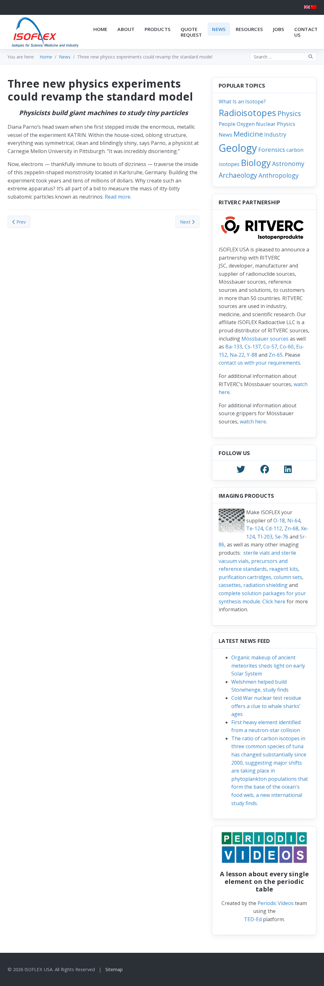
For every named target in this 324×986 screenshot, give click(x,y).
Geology (238, 148)
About (125, 29)
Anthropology (279, 175)
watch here (253, 421)
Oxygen (246, 123)
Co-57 (270, 346)
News (218, 29)
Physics (289, 113)
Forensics (271, 149)
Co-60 (287, 346)
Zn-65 (276, 354)
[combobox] (283, 56)
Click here (273, 601)
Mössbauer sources (265, 338)
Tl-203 (264, 536)
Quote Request (191, 32)
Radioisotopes (247, 113)
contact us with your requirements (259, 362)
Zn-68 (291, 528)
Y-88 (252, 354)
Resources (249, 29)
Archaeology (238, 175)
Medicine (248, 134)
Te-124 (254, 528)
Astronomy (288, 163)
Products (158, 29)
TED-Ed (253, 919)
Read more (117, 196)
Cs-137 (253, 346)
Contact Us (306, 32)
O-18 (279, 520)
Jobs (278, 29)
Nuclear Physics (275, 123)
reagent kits (283, 568)
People (227, 123)
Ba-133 (233, 346)
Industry (275, 134)
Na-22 (237, 354)
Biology (256, 163)
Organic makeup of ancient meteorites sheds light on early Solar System (268, 665)
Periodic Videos (276, 903)
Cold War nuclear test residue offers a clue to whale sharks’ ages (266, 706)
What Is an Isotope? (242, 101)
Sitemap (114, 969)
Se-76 (281, 536)
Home (100, 29)
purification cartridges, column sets (260, 577)
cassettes (230, 585)
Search (310, 57)
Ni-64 (293, 520)
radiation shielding (265, 585)
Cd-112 (273, 528)
